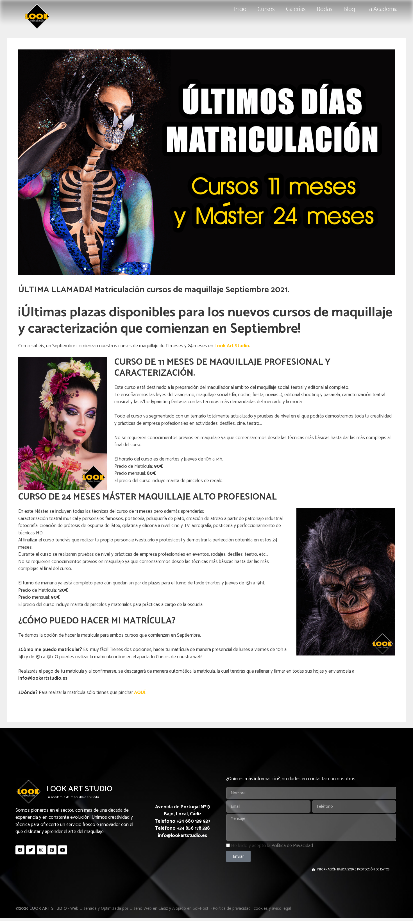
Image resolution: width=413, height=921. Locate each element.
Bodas (324, 9)
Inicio (240, 9)
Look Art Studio (231, 346)
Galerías (296, 9)
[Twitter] (30, 849)
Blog (349, 9)
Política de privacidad (232, 908)
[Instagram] (41, 849)
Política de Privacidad (292, 846)
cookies (261, 908)
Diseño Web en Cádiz (149, 908)
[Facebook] (19, 849)
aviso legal (281, 908)
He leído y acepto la (272, 846)
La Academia (382, 9)
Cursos (266, 9)
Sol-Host (201, 908)
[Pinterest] (51, 849)
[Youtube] (62, 849)
